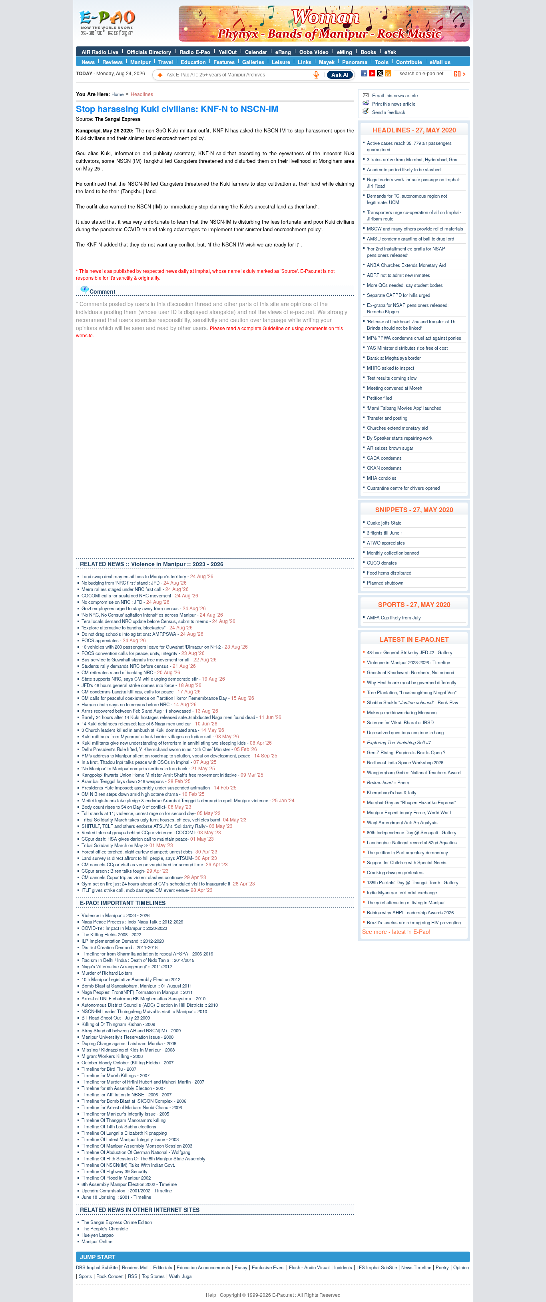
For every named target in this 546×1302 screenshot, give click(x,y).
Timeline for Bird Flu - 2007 (109, 1069)
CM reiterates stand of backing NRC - (131, 672)
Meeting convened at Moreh (394, 388)
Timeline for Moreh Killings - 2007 (115, 1075)
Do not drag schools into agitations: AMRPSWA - (142, 634)
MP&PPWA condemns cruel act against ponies (414, 338)
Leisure (281, 62)
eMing (344, 52)
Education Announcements (203, 1267)
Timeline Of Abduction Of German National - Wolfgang (136, 1152)
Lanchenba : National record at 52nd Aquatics (412, 842)
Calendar (256, 52)
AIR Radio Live (100, 52)
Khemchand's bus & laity (391, 792)
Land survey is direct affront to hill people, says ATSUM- (149, 858)
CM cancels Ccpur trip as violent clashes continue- (144, 877)
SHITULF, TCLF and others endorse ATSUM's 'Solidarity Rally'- (157, 826)
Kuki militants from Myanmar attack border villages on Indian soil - (160, 736)
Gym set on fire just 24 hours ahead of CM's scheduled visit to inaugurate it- (168, 883)
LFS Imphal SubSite (377, 1267)
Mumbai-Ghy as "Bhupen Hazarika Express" (411, 802)
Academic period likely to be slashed (403, 169)
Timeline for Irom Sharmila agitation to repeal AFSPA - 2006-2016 (147, 953)
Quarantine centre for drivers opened (403, 488)
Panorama (354, 62)
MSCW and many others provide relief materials (415, 228)
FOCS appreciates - (114, 640)
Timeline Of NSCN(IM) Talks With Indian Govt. (128, 1165)
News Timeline (416, 1267)
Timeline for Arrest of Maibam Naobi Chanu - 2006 (132, 1107)
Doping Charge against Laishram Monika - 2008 (129, 1043)
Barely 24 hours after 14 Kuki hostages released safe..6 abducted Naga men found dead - (181, 717)
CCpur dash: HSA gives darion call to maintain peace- (148, 838)
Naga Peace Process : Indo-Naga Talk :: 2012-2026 (132, 921)
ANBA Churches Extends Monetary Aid (406, 265)
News (88, 62)
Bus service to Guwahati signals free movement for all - (149, 659)
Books (368, 52)
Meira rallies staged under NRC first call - (135, 589)
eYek (390, 52)
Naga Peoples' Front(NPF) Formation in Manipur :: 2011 (137, 992)
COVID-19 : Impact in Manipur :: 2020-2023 (124, 928)
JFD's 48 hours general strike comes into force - (141, 685)
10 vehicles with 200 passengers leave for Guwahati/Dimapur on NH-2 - (165, 646)
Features (224, 62)
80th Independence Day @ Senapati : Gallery (411, 832)
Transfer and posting (387, 418)
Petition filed (379, 398)
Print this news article (393, 103)
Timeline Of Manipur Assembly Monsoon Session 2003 (137, 1145)
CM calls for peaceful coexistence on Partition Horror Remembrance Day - (168, 698)
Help (211, 1294)
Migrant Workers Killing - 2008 (112, 1056)
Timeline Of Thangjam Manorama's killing (123, 1120)
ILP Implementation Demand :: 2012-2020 (123, 940)
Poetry (442, 1267)
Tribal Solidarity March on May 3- (127, 845)
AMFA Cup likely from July (394, 617)
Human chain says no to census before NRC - (139, 704)
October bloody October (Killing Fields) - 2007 (127, 1062)
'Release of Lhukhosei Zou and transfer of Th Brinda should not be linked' (411, 324)
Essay (241, 1267)
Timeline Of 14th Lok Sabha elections (119, 1126)
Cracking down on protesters (395, 872)
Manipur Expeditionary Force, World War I (409, 812)
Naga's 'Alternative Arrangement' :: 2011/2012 (127, 966)
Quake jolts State (384, 522)
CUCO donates (382, 562)
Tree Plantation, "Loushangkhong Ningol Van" (411, 692)
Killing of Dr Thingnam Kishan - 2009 (118, 1024)
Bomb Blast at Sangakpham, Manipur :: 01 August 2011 (137, 985)
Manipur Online (97, 1241)
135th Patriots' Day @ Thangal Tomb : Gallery (412, 882)
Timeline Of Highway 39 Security (114, 1171)
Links (304, 62)
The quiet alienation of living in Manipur (406, 902)
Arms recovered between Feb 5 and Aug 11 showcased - (150, 710)
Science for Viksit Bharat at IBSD (400, 722)
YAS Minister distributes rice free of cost (407, 348)
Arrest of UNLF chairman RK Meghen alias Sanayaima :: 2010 (143, 998)
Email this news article (395, 95)
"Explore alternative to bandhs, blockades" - (137, 627)
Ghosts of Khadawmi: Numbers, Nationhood (410, 672)
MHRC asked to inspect (390, 368)
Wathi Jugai (181, 1276)
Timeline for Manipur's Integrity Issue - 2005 (125, 1113)
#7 (399, 742)
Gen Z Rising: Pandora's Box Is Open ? (406, 752)
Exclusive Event (268, 1267)
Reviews (112, 62)
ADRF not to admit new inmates (398, 275)
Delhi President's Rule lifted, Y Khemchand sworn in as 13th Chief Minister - (169, 749)
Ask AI (340, 75)
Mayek (327, 62)
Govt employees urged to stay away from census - (144, 608)
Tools (382, 62)
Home (118, 94)
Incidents (343, 1267)
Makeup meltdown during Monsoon (401, 712)
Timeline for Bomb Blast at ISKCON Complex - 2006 (134, 1101)
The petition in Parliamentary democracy (407, 852)
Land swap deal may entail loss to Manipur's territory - (147, 576)
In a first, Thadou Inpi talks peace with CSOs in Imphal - (149, 762)
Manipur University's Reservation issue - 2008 (127, 1037)
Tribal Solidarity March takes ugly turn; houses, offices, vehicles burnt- (164, 819)
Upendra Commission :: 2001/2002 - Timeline (127, 1190)
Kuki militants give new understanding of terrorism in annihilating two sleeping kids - (177, 742)
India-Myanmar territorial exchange (402, 892)
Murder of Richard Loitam (107, 972)
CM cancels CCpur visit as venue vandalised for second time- (155, 864)
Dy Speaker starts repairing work (399, 438)
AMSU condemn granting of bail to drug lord (410, 238)
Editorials (162, 1267)
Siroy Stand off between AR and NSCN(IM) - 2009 (131, 1030)
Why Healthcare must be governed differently (411, 682)
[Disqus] (215, 447)
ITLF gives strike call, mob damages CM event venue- (147, 890)
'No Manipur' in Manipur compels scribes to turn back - (148, 768)
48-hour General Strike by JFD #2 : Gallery (409, 652)
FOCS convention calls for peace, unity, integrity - (143, 653)
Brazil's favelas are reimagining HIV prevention (414, 922)
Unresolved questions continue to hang (405, 732)
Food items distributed (389, 572)
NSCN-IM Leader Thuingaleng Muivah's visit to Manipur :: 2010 (144, 1011)
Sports (85, 1276)
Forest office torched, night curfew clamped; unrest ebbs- (149, 851)
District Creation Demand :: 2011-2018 (119, 947)
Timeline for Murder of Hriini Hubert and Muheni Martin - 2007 (143, 1081)
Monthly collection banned (393, 552)
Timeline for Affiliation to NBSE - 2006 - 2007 (126, 1094)
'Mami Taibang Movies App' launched (404, 408)
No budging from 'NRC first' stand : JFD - (134, 582)
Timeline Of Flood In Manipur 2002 (116, 1177)
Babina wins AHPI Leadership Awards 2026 (410, 912)
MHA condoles (382, 478)
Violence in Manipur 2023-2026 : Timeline (408, 662)
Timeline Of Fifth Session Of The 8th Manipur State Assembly (143, 1158)
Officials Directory (149, 52)
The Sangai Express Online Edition (117, 1222)
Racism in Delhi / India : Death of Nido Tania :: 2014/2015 (138, 960)
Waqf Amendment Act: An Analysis (402, 822)
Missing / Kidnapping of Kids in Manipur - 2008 (128, 1049)
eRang (283, 52)
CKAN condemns (384, 468)
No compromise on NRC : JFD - (125, 602)
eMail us (440, 62)
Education (193, 62)
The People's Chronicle (105, 1228)
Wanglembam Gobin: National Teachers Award (413, 772)
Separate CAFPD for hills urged (398, 295)
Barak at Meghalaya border (394, 358)
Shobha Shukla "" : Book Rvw (412, 702)
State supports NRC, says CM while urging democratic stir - (153, 678)
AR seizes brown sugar (390, 448)
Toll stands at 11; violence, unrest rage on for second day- (151, 813)
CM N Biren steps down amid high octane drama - (143, 794)
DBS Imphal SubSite (97, 1267)
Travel (165, 62)
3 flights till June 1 (385, 532)
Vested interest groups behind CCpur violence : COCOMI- (151, 832)
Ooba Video (314, 52)
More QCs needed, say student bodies (405, 285)
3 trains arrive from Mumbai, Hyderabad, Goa (412, 159)
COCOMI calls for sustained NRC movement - (140, 595)
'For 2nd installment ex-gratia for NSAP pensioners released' (406, 251)
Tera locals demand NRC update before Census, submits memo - (158, 621)
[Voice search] (316, 75)
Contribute (409, 62)
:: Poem (388, 782)
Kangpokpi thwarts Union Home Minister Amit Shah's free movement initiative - (172, 774)
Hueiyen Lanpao (98, 1235)
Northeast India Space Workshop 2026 (405, 762)
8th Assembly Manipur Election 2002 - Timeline (129, 1184)
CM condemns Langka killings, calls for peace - (141, 691)
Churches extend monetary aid (397, 428)
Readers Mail (135, 1267)
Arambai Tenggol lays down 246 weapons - (136, 781)
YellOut (228, 52)
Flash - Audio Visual (309, 1267)
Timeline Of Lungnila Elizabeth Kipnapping (124, 1133)
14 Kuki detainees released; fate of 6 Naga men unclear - (149, 723)
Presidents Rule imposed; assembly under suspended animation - (159, 787)
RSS (132, 1276)
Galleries (253, 62)
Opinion (461, 1267)
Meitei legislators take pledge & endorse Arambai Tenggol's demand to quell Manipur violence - (188, 800)
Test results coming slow (391, 378)
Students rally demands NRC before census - (139, 666)
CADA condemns (384, 458)
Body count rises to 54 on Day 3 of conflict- (136, 806)
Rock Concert (110, 1276)
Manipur (140, 62)
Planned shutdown (385, 582)
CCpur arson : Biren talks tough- (125, 870)
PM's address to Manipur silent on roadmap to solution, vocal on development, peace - (179, 755)
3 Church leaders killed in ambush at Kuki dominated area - (153, 730)
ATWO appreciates (386, 542)
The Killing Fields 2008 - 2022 (111, 934)
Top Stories (153, 1276)
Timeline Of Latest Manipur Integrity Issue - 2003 (130, 1139)
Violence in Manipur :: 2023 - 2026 (115, 915)
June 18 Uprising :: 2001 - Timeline (116, 1197)
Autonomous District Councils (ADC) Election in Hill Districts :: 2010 (150, 1005)
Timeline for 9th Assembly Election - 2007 (123, 1088)
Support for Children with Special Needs (406, 862)
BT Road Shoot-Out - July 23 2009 (116, 1017)
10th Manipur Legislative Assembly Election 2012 (131, 979)
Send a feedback (388, 112)
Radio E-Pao (194, 52)
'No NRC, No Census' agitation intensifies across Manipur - (152, 614)
